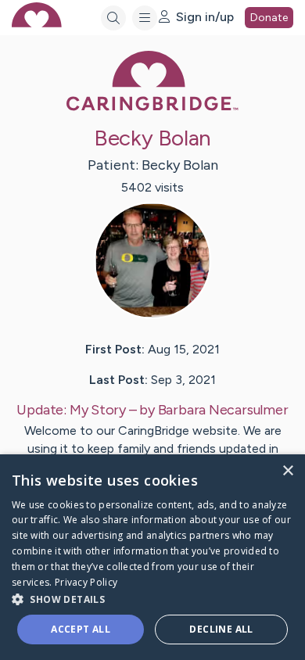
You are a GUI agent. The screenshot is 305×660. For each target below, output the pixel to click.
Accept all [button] (80, 629)
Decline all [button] (221, 629)
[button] (152, 599)
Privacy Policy (86, 582)
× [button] (287, 471)
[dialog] (152, 557)
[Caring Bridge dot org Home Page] (152, 107)
